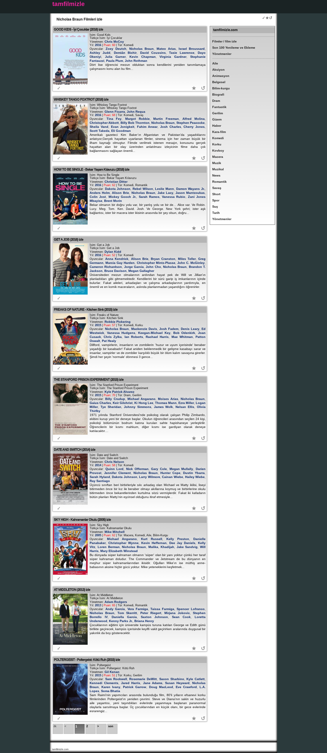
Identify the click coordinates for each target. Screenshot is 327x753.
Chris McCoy (114, 41)
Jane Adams (152, 683)
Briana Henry (144, 621)
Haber (216, 125)
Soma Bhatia (110, 691)
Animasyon (220, 76)
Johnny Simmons (137, 407)
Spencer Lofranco (191, 609)
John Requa (136, 111)
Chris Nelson (114, 462)
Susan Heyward (177, 683)
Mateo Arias (166, 48)
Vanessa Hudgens (121, 333)
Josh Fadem (168, 329)
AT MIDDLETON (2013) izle (72, 589)
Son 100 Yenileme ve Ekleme (233, 47)
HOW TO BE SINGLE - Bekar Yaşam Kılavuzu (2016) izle (91, 169)
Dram (216, 100)
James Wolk (163, 407)
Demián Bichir (125, 52)
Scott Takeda (99, 131)
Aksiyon (218, 69)
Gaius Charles (100, 403)
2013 (98, 605)
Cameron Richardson (106, 267)
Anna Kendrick (116, 259)
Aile (215, 63)
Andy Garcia (115, 609)
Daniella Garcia (124, 617)
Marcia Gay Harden (120, 263)
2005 (98, 535)
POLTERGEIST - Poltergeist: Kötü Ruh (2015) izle (87, 659)
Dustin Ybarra (194, 473)
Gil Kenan (112, 672)
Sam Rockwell (116, 679)
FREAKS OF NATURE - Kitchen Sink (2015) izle (85, 309)
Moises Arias (168, 399)
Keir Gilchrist (123, 403)
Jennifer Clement (117, 473)
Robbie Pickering (118, 321)
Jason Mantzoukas (190, 193)
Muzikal (218, 169)
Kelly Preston (177, 539)
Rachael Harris (157, 337)
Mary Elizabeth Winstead (119, 551)
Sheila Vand (99, 127)
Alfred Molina (193, 118)
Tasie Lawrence (181, 52)
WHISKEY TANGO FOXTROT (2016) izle (81, 99)
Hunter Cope (170, 473)
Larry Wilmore (149, 477)
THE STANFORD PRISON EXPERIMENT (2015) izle (88, 379)
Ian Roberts (134, 337)
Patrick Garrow (134, 687)
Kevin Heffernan (154, 543)
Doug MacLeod (161, 687)
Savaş (216, 188)
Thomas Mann (166, 403)
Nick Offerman (137, 469)
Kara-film (219, 132)
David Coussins (153, 52)
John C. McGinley (191, 263)
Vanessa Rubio (173, 197)
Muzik (216, 163)
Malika (153, 547)
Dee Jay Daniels (182, 543)
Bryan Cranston (163, 259)
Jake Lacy (165, 193)
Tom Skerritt (127, 613)
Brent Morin (113, 201)
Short (216, 194)
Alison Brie (120, 193)
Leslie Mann (164, 189)
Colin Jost (98, 197)
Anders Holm (100, 193)
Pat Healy (109, 341)
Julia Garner (115, 56)
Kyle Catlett (195, 679)
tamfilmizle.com (225, 30)
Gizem (217, 119)
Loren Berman (109, 547)
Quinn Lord (114, 469)
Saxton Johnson (154, 617)
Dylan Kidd (113, 251)
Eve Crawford (186, 687)
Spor (215, 200)
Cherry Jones (194, 127)
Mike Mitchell (115, 532)
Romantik (219, 181)
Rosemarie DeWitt (143, 679)
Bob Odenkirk (184, 333)
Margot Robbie (137, 118)
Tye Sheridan (111, 407)
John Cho (153, 267)
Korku (216, 144)
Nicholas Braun (141, 48)
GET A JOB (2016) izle (68, 239)
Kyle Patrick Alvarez (119, 392)
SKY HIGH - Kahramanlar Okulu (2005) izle (82, 519)
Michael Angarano (141, 399)
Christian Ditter (116, 181)
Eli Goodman (121, 131)
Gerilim (217, 113)
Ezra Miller (186, 403)
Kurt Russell (151, 539)
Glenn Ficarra (115, 111)
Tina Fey (114, 118)
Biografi (218, 94)
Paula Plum (114, 60)
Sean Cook (181, 617)
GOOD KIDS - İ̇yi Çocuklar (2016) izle (78, 29)
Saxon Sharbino (171, 679)
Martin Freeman (166, 118)
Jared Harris (130, 683)
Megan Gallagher (141, 271)
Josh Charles (170, 127)
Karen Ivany (110, 687)
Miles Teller (187, 259)
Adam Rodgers (116, 602)
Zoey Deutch (116, 48)
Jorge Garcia (134, 267)
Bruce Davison (115, 271)
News (216, 175)
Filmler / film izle (224, 41)
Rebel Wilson (143, 189)
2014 (98, 465)
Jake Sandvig (187, 547)
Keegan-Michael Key (154, 333)
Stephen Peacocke (190, 122)
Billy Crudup (115, 399)
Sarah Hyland (100, 477)
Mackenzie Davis (144, 329)
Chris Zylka (113, 337)
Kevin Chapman (142, 56)
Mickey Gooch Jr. (122, 197)
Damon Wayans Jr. (190, 189)
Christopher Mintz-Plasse (156, 263)
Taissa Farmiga (162, 609)
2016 (98, 45)
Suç (215, 206)
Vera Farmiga (137, 609)
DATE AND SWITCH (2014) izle (74, 449)
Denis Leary (190, 329)
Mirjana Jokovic (177, 613)
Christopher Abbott (104, 122)
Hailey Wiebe (195, 477)
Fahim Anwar (147, 127)
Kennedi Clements (104, 683)
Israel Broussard (192, 48)
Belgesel (218, 82)
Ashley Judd (100, 52)
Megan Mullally (181, 469)
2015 (98, 325)
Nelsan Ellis (185, 407)
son (110, 726)
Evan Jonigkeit (123, 127)
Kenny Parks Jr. (121, 621)
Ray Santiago (100, 481)
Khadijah (167, 547)
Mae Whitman (182, 337)
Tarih (216, 213)
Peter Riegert (150, 613)
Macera (217, 157)
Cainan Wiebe (172, 477)
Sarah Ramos (149, 197)
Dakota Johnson (118, 189)
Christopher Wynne (123, 543)
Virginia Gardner (172, 56)
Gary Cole (159, 469)
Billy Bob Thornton (135, 122)
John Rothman (136, 60)
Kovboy (218, 150)
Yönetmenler (221, 54)
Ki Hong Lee (143, 403)
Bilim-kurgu (221, 88)
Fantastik (219, 107)
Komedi (218, 138)
